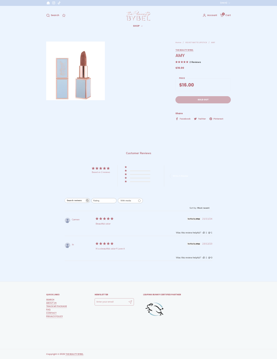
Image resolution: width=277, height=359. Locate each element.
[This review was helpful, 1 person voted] (204, 232)
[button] (52, 15)
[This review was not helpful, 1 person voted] (209, 232)
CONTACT (51, 312)
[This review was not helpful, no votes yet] (209, 257)
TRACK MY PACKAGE (56, 306)
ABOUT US (51, 302)
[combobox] (103, 200)
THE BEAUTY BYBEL (184, 50)
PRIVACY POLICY (54, 316)
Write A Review (180, 176)
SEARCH (50, 299)
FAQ (48, 309)
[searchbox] (75, 200)
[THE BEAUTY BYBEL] (138, 15)
